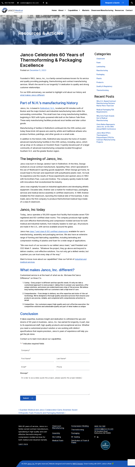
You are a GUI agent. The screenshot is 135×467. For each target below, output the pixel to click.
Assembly (56, 433)
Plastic (99, 78)
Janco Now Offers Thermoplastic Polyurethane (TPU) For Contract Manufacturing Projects (106, 137)
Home (54, 10)
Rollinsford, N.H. (47, 108)
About (60, 10)
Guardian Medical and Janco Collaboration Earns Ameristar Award (48, 410)
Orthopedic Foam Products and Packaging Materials (41, 413)
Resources (119, 10)
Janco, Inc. (31, 464)
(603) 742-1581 (99, 426)
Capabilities (73, 10)
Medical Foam (57, 440)
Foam (99, 62)
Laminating (101, 66)
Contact (129, 10)
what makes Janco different (32, 95)
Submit (26, 398)
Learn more (23, 444)
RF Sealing (75, 437)
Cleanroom (101, 58)
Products (100, 82)
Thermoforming (103, 90)
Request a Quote (112, 3)
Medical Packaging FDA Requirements (105, 110)
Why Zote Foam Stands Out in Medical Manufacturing (105, 118)
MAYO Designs (78, 464)
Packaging (100, 74)
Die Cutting (56, 437)
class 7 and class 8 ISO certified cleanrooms (49, 231)
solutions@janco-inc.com (29, 3)
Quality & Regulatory (104, 86)
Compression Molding (80, 426)
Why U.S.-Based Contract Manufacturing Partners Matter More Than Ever (106, 103)
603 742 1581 (9, 3)
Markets (85, 10)
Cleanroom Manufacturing (102, 10)
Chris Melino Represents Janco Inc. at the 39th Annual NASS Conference (106, 126)
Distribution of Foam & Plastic (80, 441)
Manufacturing (102, 70)
